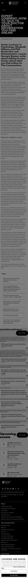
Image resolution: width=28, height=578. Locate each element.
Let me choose (14, 571)
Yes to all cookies (14, 575)
